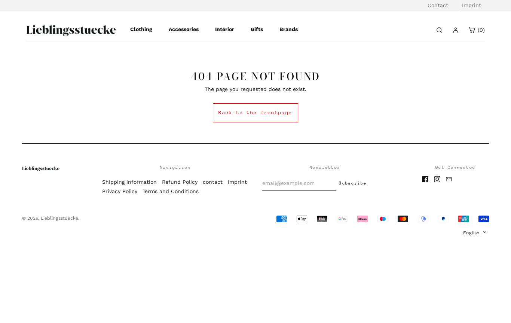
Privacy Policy (119, 191)
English (472, 232)
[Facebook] (425, 179)
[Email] (449, 179)
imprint (237, 182)
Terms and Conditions (171, 191)
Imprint (471, 5)
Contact (438, 5)
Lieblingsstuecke (59, 218)
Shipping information (129, 182)
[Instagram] (437, 179)
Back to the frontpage (255, 112)
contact (213, 182)
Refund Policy (180, 182)
